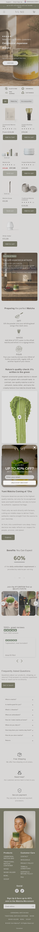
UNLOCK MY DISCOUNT (19, 483)
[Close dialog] (35, 447)
